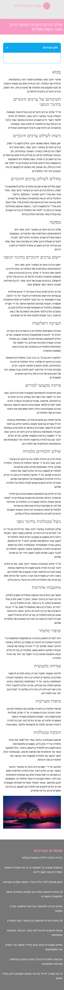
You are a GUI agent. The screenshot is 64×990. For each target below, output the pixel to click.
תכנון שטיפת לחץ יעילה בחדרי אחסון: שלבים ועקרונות (32, 882)
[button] (32, 13)
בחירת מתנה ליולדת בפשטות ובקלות (42, 857)
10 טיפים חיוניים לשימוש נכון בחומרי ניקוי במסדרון (34, 920)
